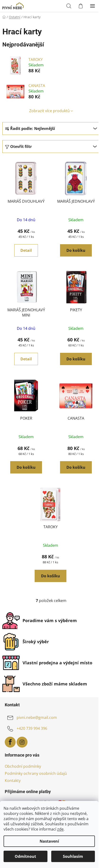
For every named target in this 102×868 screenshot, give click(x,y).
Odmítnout (25, 856)
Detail (26, 250)
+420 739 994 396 (32, 728)
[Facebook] (10, 742)
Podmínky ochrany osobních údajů (36, 773)
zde (60, 829)
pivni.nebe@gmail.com (37, 717)
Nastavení (49, 841)
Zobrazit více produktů (49, 110)
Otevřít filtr (21, 146)
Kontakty (13, 780)
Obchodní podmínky (23, 766)
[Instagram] (22, 742)
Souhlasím (73, 856)
